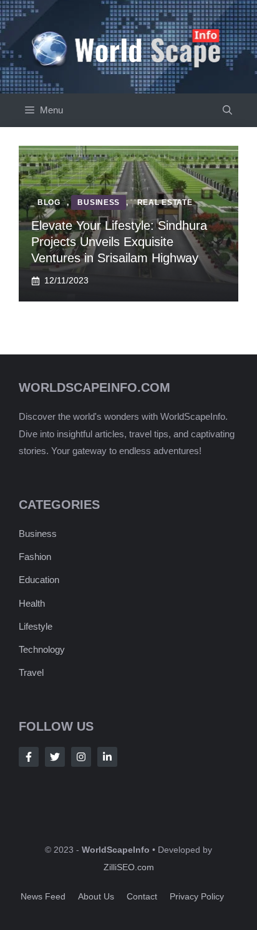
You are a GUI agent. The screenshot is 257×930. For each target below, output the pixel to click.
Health (32, 603)
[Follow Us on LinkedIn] (107, 757)
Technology (42, 649)
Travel (31, 672)
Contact (142, 896)
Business (38, 533)
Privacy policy (197, 896)
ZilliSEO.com (129, 867)
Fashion (35, 556)
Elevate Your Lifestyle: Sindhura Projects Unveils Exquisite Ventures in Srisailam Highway (119, 242)
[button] (227, 110)
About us (96, 896)
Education (39, 579)
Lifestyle (35, 626)
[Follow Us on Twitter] (55, 757)
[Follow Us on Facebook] (29, 757)
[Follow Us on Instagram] (81, 757)
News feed (43, 896)
